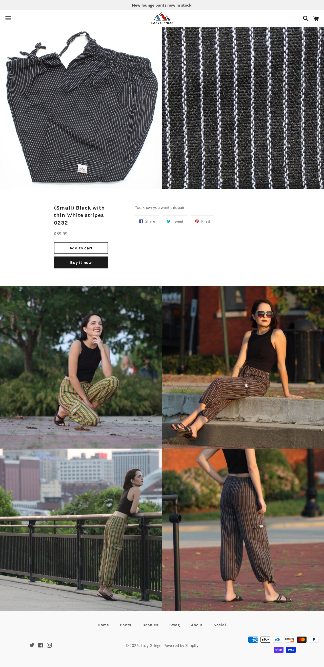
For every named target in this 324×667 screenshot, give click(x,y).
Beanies (150, 625)
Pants (125, 625)
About (196, 625)
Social (220, 625)
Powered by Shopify (181, 645)
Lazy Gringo (151, 645)
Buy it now (81, 262)
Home (103, 625)
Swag (174, 625)
